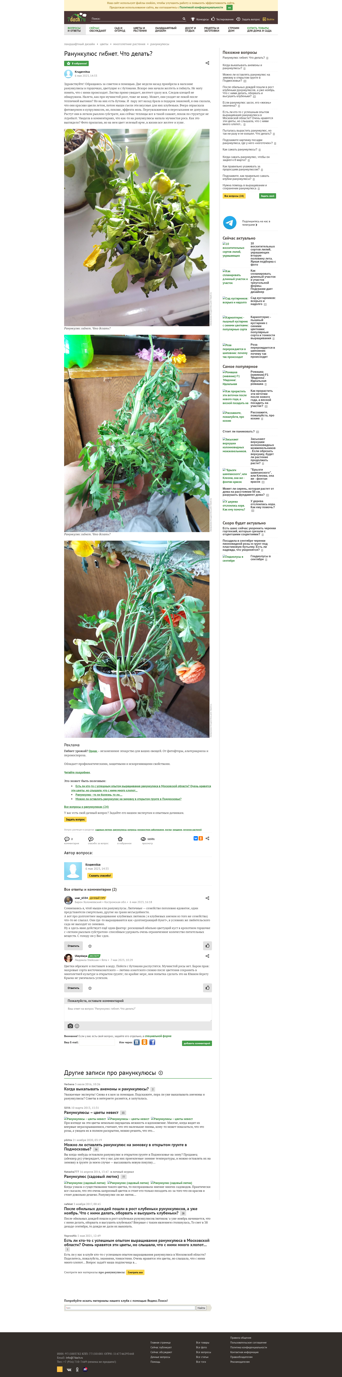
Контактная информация (244, 1352)
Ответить (73, 946)
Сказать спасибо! (100, 876)
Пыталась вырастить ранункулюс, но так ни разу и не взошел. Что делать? (247, 132)
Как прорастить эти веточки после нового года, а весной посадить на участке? (262, 398)
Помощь (155, 1361)
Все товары (202, 1342)
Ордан (93, 751)
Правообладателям (241, 1357)
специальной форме (158, 1036)
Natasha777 (71, 1171)
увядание (177, 829)
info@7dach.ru (74, 1357)
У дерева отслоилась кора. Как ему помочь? (263, 504)
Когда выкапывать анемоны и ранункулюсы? (106, 1089)
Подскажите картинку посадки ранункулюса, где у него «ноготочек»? (248, 142)
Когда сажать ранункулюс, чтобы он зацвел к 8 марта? (246, 158)
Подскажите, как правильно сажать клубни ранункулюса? (246, 177)
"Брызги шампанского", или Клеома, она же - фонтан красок (262, 475)
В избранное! (79, 63)
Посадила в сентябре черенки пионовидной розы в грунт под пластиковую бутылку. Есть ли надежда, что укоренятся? (245, 545)
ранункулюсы (120, 829)
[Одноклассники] (201, 838)
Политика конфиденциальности (248, 1347)
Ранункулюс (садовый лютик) (91, 1176)
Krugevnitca (82, 71)
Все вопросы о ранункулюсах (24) (86, 807)
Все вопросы (203, 1352)
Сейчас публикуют (161, 1347)
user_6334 (81, 898)
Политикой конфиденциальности (201, 7)
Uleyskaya (81, 956)
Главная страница (160, 1342)
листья (168, 829)
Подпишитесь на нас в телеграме (256, 223)
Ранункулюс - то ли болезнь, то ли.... (99, 795)
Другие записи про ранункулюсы (110, 1072)
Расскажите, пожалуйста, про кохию (262, 415)
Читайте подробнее (77, 772)
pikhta (68, 1140)
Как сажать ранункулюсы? (240, 149)
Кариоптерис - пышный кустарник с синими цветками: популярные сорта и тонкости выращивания (263, 328)
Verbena (69, 1084)
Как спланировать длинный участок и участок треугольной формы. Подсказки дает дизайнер (263, 281)
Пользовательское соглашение (248, 1342)
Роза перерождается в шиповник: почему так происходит (263, 350)
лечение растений (192, 829)
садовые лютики (103, 829)
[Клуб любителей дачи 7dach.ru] (77, 17)
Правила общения (240, 1337)
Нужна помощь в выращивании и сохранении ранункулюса (245, 187)
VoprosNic (70, 1235)
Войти (270, 19)
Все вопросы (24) (234, 196)
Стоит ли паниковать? (239, 431)
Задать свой (267, 196)
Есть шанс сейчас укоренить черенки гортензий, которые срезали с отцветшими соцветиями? (249, 531)
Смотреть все (135, 1272)
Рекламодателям (240, 1361)
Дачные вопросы (160, 1357)
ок (229, 7)
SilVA (67, 1107)
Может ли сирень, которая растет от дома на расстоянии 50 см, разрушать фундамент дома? (248, 491)
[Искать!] (184, 18)
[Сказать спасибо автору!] (207, 945)
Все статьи (202, 1357)
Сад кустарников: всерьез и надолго (263, 301)
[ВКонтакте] (196, 838)
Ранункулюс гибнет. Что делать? (244, 57)
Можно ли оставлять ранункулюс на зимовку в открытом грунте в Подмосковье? (129, 799)
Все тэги (201, 1361)
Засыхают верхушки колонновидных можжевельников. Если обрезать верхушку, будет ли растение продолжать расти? (263, 451)
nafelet (68, 1204)
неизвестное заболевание (150, 829)
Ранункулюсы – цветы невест (91, 1112)
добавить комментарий (197, 1043)
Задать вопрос (75, 819)
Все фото (201, 1347)
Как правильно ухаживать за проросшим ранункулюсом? (241, 168)
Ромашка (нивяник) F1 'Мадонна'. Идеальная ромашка (259, 377)
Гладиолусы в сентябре (261, 558)
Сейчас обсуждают (161, 1352)
